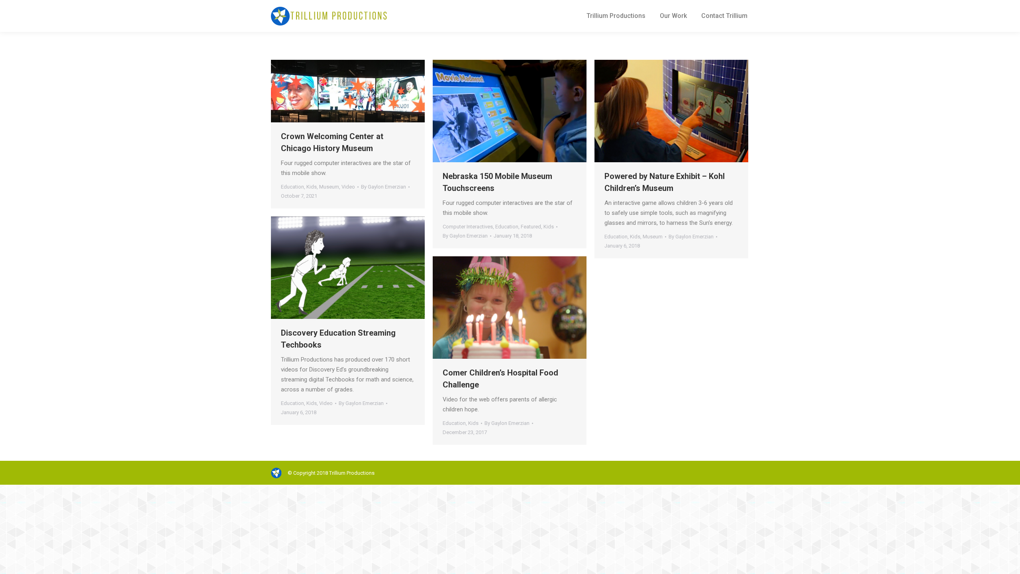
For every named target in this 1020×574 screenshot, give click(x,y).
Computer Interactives (468, 227)
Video (348, 187)
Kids (311, 187)
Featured (531, 227)
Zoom (337, 91)
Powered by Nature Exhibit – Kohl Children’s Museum (664, 182)
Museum (329, 187)
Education (292, 187)
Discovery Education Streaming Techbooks (338, 339)
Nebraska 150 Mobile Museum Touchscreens (497, 182)
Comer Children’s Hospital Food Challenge (500, 378)
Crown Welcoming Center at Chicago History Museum (332, 142)
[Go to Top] (1007, 561)
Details (358, 91)
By (383, 187)
